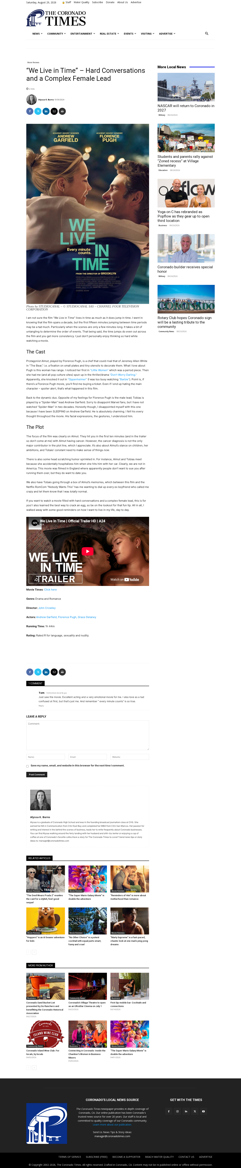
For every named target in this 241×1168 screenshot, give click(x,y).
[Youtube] (203, 1111)
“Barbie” (124, 379)
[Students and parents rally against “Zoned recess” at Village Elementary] (186, 138)
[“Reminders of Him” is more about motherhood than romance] (129, 879)
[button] (207, 33)
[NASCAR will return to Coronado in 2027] (186, 87)
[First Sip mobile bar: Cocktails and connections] (129, 986)
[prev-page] (28, 952)
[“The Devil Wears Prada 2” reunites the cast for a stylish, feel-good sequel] (45, 879)
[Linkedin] (46, 111)
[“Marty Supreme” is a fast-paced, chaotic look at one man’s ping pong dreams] (129, 920)
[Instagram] (177, 1111)
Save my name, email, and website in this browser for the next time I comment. (77, 765)
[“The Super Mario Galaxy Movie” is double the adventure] (87, 879)
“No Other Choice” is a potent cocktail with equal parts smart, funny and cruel (84, 941)
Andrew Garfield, (47, 617)
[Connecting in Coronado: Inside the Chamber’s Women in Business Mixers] (87, 1034)
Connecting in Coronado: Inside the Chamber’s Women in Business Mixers (87, 1054)
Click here (50, 589)
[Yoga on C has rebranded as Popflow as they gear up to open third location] (186, 193)
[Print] (62, 111)
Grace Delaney (87, 617)
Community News (77, 998)
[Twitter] (37, 111)
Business (31, 998)
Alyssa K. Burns (46, 99)
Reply (41, 705)
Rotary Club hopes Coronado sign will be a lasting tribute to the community (185, 322)
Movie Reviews (33, 62)
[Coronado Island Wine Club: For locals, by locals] (45, 1034)
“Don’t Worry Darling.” (123, 374)
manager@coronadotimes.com (112, 1136)
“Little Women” (99, 370)
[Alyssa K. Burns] (32, 99)
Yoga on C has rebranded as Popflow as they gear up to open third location (183, 216)
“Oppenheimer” (78, 379)
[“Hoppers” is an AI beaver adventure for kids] (45, 920)
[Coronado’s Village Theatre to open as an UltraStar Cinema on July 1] (87, 986)
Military (162, 115)
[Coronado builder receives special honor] (186, 248)
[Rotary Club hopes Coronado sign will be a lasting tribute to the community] (186, 299)
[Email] (54, 111)
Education (163, 170)
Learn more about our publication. (112, 1124)
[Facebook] (29, 111)
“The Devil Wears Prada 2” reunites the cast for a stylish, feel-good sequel (44, 899)
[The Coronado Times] (56, 17)
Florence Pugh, (68, 617)
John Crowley (47, 608)
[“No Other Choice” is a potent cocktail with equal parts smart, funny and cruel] (87, 920)
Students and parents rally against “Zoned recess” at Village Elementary (185, 161)
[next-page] (34, 952)
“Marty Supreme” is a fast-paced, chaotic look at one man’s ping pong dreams (129, 941)
